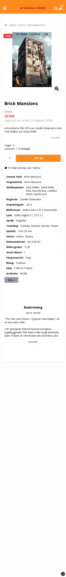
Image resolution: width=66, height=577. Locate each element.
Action (21, 25)
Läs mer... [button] (56, 137)
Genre (12, 25)
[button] (61, 8)
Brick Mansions (36, 25)
